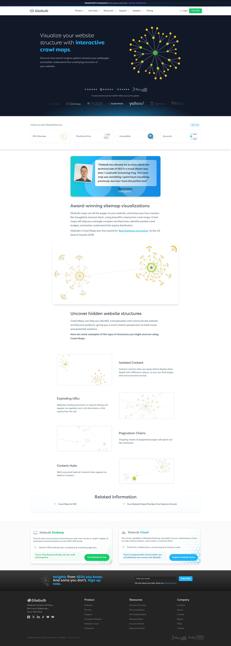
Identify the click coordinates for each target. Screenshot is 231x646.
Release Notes (136, 619)
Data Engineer (124, 192)
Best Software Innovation (133, 231)
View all (195, 125)
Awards (180, 615)
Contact (181, 605)
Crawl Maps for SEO (67, 504)
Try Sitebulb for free (96, 557)
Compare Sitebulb (93, 619)
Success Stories (136, 624)
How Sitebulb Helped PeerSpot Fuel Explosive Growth (152, 504)
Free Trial (195, 11)
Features (88, 605)
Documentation (137, 610)
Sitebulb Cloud (91, 624)
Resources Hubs (137, 628)
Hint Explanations (138, 615)
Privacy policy (74, 638)
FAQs (179, 624)
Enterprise (89, 628)
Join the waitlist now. (137, 3)
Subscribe (185, 579)
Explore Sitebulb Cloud (183, 557)
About (180, 610)
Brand (180, 619)
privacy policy (170, 583)
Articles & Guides (137, 605)
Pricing (150, 11)
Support (88, 615)
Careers (180, 628)
